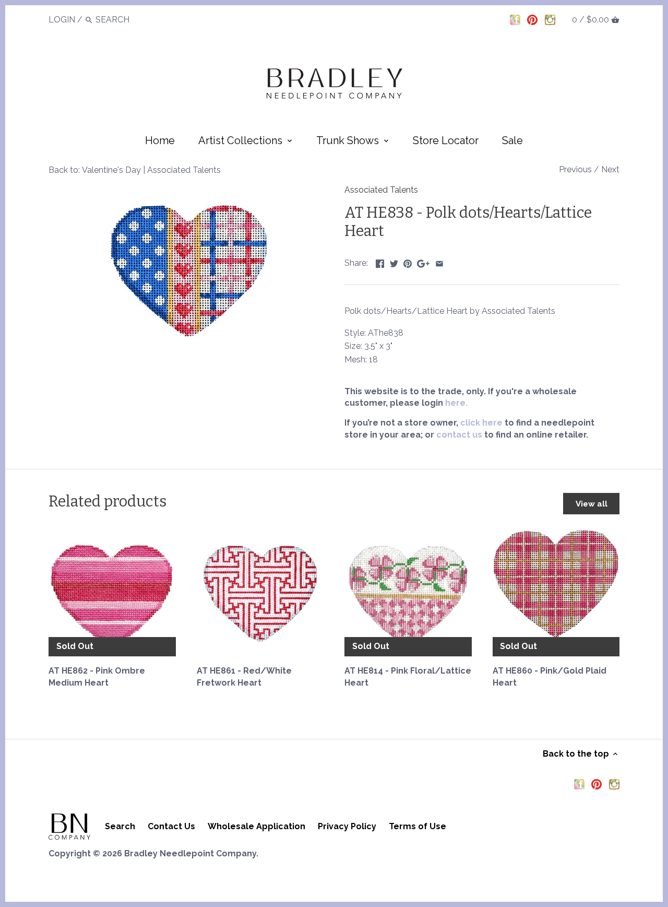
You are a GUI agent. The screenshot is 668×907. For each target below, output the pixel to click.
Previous (575, 169)
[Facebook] (515, 19)
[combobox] (124, 19)
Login (62, 20)
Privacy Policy (347, 826)
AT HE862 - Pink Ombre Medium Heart (97, 676)
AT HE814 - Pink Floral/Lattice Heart (407, 676)
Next (610, 169)
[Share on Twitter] (394, 262)
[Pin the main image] (407, 262)
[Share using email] (439, 262)
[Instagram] (550, 19)
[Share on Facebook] (380, 262)
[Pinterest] (532, 19)
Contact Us (171, 826)
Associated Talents (381, 190)
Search (120, 826)
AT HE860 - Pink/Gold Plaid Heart (549, 676)
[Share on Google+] (423, 262)
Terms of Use (417, 826)
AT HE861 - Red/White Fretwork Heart (244, 676)
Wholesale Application (256, 826)
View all (591, 504)
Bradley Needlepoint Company (190, 853)
